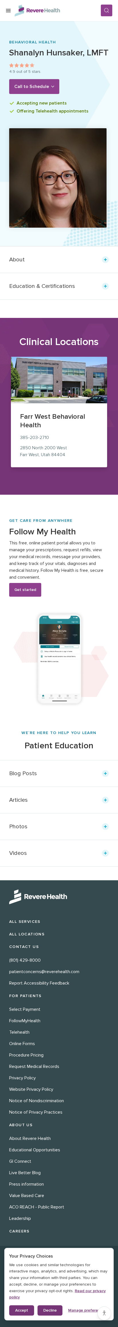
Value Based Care (26, 1195)
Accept (21, 1310)
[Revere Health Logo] (57, 11)
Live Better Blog (25, 1173)
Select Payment (24, 1009)
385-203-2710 (34, 437)
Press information (26, 1184)
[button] (59, 260)
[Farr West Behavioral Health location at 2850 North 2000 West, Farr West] (59, 380)
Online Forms (22, 1044)
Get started (25, 589)
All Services (25, 921)
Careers (19, 1231)
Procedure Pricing (26, 1055)
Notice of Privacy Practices (35, 1112)
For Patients (25, 995)
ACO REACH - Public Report (36, 1207)
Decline (50, 1310)
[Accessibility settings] (104, 1313)
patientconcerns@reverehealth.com (44, 972)
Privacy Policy (22, 1078)
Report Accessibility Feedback (39, 983)
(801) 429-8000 (25, 960)
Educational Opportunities (34, 1150)
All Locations (27, 934)
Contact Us (24, 946)
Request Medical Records (34, 1066)
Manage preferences (87, 1310)
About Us (21, 1124)
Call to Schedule (31, 86)
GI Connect (20, 1161)
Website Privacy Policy (31, 1089)
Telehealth (19, 1032)
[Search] (106, 10)
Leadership (20, 1218)
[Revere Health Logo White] (59, 896)
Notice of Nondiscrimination (36, 1101)
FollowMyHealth (24, 1021)
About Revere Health (30, 1138)
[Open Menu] (8, 10)
